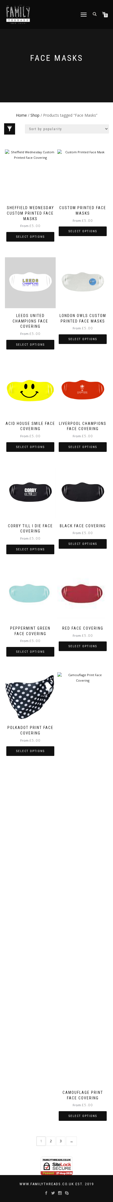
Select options (30, 237)
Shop (34, 115)
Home (21, 115)
